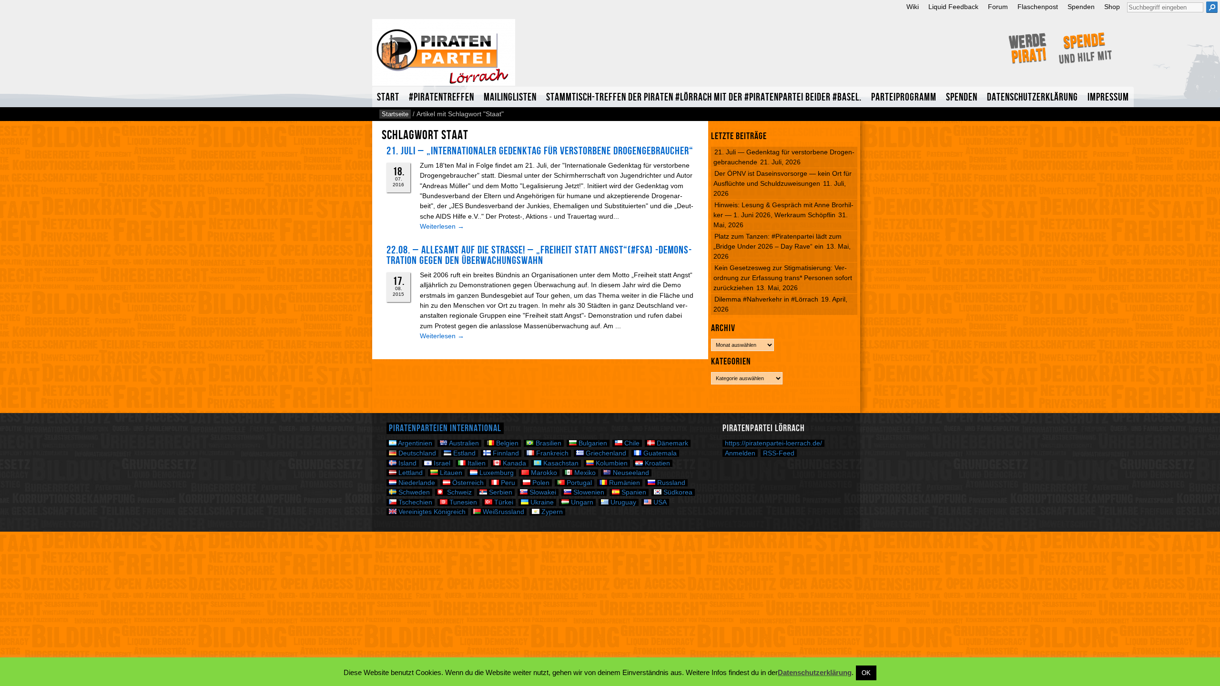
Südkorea (676, 492)
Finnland (505, 453)
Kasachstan (560, 463)
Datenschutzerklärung (1032, 97)
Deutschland (416, 453)
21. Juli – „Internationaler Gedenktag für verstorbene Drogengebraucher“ (539, 151)
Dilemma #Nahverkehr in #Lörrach (766, 299)
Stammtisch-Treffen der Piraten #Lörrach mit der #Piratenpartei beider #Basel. (704, 97)
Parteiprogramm (903, 97)
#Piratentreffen (441, 97)
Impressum (1108, 97)
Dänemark (671, 443)
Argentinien (414, 443)
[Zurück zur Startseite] (443, 56)
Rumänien (623, 482)
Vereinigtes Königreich (431, 511)
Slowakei (542, 492)
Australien (463, 443)
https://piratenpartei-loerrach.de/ (773, 443)
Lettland (409, 472)
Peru (507, 482)
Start (388, 97)
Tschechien (414, 502)
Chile (631, 443)
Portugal (578, 482)
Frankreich (551, 453)
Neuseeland (630, 472)
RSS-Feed (778, 453)
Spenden (1081, 6)
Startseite (395, 114)
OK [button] (866, 672)
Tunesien (462, 502)
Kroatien (656, 463)
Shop (1112, 6)
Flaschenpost (1037, 6)
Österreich (467, 482)
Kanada (513, 463)
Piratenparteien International (445, 428)
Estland (463, 453)
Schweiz (458, 492)
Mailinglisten (510, 97)
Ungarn (581, 502)
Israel (441, 463)
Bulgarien (592, 443)
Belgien (506, 443)
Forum (998, 6)
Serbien (499, 492)
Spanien (633, 492)
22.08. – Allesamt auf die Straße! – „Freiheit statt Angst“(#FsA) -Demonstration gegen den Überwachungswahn (538, 255)
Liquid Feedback (953, 6)
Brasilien (547, 443)
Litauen (450, 472)
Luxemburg (496, 472)
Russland (670, 482)
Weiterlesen (442, 226)
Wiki (912, 6)
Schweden (413, 492)
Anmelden (740, 453)
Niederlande (415, 482)
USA (659, 502)
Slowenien (587, 492)
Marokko (543, 472)
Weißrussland (502, 511)
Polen (539, 482)
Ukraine (541, 502)
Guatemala (659, 453)
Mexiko (584, 472)
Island (406, 463)
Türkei (502, 502)
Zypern (551, 511)
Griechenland (605, 453)
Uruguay (622, 502)
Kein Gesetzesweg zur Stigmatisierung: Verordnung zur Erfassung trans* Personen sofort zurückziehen (782, 278)
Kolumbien (611, 463)
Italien (476, 463)
